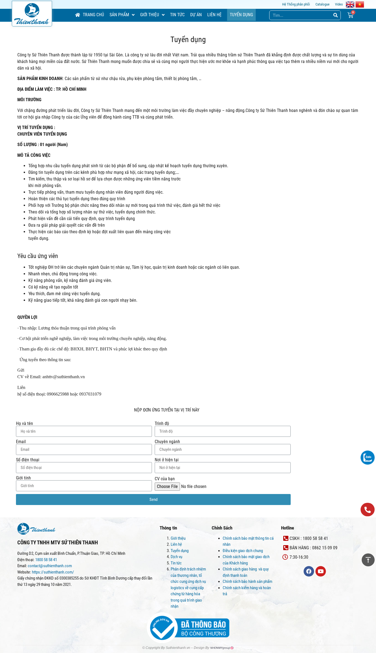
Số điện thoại (27, 460)
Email (21, 442)
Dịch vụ (176, 556)
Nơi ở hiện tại (167, 460)
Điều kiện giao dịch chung (243, 550)
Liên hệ (176, 544)
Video (339, 4)
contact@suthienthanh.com (49, 565)
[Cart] (350, 15)
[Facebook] (309, 571)
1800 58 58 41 (46, 559)
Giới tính (23, 478)
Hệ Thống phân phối (296, 4)
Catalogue (322, 4)
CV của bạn (165, 479)
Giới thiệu (178, 538)
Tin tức (176, 563)
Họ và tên (24, 423)
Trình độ (162, 423)
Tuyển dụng (180, 550)
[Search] (335, 15)
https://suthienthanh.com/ (53, 572)
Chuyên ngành (167, 442)
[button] (368, 509)
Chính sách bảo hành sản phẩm (248, 581)
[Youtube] (320, 571)
